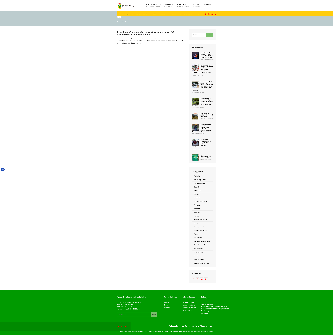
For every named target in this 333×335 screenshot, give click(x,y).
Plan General (188, 14)
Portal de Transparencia (190, 302)
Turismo (198, 14)
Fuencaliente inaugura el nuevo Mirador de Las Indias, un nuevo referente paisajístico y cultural (201, 143)
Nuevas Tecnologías (200, 219)
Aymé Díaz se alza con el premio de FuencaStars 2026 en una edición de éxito (206, 55)
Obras (196, 223)
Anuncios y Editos (200, 180)
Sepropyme (210, 331)
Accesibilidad (197, 331)
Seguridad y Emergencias (202, 241)
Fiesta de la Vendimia (201, 201)
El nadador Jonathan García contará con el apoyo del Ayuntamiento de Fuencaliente (145, 33)
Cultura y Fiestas (199, 183)
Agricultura (197, 176)
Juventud (197, 212)
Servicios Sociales (200, 245)
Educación (197, 190)
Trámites (166, 302)
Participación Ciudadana (202, 227)
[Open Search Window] (215, 13)
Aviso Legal (175, 331)
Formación (197, 205)
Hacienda (197, 209)
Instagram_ (205, 313)
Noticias (197, 5)
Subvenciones (198, 248)
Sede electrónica (176, 14)
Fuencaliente (183, 5)
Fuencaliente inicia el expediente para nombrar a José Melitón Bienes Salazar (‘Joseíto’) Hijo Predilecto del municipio (202, 128)
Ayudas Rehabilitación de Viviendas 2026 (205, 156)
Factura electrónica (142, 14)
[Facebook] (205, 13)
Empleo (196, 194)
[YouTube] (212, 13)
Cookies (191, 331)
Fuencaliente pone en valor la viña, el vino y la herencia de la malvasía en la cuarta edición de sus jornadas (202, 102)
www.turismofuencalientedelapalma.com (215, 309)
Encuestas (197, 198)
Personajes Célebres (201, 230)
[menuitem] (153, 5)
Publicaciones (198, 238)
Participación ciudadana (159, 14)
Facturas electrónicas (189, 305)
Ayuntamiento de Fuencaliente (148, 38)
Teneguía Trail (198, 252)
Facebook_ (205, 311)
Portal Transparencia (126, 14)
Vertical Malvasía (199, 259)
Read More (136, 43)
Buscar (210, 35)
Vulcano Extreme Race (201, 263)
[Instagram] (208, 13)
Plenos (196, 234)
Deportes (197, 187)
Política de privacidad (184, 331)
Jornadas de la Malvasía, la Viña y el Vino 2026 (206, 115)
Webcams (207, 4)
